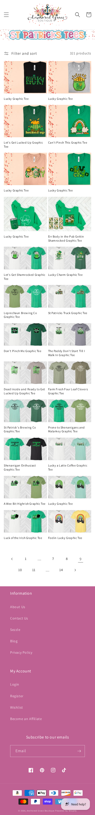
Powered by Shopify (66, 810)
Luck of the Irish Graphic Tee (23, 538)
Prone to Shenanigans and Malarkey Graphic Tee (66, 429)
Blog (13, 641)
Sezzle (15, 629)
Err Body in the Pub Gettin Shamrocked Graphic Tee (66, 238)
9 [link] (81, 558)
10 (20, 570)
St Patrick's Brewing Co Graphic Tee (20, 429)
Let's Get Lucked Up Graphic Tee (23, 144)
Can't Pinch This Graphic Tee (67, 142)
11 (33, 570)
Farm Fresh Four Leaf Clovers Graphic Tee (68, 391)
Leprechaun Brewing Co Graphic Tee (20, 315)
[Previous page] (12, 559)
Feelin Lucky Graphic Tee (65, 538)
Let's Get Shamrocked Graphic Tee (24, 277)
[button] (6, 14)
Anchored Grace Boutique (40, 810)
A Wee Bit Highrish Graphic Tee (25, 504)
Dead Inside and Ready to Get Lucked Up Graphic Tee (24, 391)
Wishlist (16, 707)
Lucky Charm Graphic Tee (65, 275)
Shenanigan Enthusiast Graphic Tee (20, 467)
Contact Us (19, 618)
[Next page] (75, 570)
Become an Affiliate (26, 718)
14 (61, 570)
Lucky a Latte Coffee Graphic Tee (67, 467)
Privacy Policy (21, 652)
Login (14, 684)
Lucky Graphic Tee (16, 99)
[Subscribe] (79, 751)
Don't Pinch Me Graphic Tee (23, 351)
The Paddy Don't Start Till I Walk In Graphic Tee (66, 353)
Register (17, 696)
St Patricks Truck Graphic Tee (67, 313)
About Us (17, 607)
